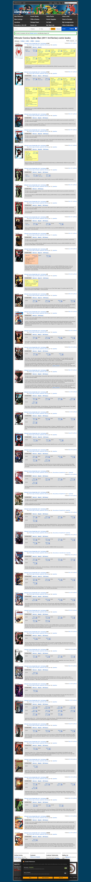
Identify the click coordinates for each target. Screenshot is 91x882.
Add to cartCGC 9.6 (72, 79)
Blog (59, 3)
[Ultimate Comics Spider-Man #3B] (19, 240)
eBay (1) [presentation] (39, 75)
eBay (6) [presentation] (39, 117)
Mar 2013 (70, 631)
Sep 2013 (70, 741)
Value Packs (50, 16)
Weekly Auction (33, 33)
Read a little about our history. (20, 870)
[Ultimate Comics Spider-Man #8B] (19, 377)
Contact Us (75, 877)
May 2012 (70, 347)
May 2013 (70, 665)
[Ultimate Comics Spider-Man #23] (19, 707)
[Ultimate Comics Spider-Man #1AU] (19, 78)
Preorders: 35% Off (20, 25)
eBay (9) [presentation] (39, 476)
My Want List (50, 25)
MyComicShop (24, 11)
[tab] (28, 47)
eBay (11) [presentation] (40, 297)
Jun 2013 (70, 683)
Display (67, 40)
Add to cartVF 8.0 (35, 50)
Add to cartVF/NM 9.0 (34, 707)
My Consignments (68, 22)
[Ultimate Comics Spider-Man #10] (19, 418)
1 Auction (37, 41)
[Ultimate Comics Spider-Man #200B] (19, 839)
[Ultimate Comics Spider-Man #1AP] (19, 51)
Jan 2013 (70, 592)
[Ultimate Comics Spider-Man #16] (19, 558)
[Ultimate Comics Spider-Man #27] (19, 784)
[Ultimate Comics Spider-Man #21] (19, 672)
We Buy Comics (17, 857)
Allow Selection (45, 877)
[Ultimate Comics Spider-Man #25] (19, 748)
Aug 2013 (70, 723)
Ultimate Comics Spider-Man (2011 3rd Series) (35, 43)
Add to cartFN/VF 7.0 (72, 399)
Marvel (75, 43)
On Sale (48, 22)
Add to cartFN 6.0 (73, 301)
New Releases (18, 16)
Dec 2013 (70, 798)
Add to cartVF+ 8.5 (60, 479)
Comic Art (33, 25)
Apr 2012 (70, 330)
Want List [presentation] (35, 47)
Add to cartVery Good (34, 788)
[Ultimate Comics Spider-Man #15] (19, 538)
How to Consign (67, 19)
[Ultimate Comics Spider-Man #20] (19, 656)
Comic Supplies (51, 19)
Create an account (17, 2)
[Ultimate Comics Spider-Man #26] (19, 766)
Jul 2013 (70, 700)
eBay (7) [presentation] (39, 334)
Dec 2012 (70, 554)
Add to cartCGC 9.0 (72, 89)
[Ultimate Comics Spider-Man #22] (19, 690)
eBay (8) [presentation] (39, 47)
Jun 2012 (70, 391)
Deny (30, 877)
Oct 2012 (70, 474)
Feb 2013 (70, 610)
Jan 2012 (70, 248)
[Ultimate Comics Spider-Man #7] (19, 337)
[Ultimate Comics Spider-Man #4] (19, 255)
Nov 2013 (70, 777)
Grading (50, 3)
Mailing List (68, 857)
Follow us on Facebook (35, 857)
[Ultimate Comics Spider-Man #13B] (19, 499)
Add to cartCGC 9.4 (47, 89)
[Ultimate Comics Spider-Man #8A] (19, 354)
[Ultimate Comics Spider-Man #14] (19, 515)
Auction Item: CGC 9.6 (35, 256)
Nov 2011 (70, 43)
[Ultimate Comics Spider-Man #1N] (19, 152)
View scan (27, 176)
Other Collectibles (67, 25)
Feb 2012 (70, 274)
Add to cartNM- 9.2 (47, 50)
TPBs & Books (34, 19)
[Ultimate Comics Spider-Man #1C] (19, 136)
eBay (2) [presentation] (39, 205)
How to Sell (65, 16)
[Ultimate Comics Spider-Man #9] (19, 398)
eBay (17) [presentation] (40, 252)
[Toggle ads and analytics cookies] (65, 873)
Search (53, 28)
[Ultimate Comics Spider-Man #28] (19, 805)
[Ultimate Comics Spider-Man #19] (19, 638)
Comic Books (34, 16)
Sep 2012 (70, 449)
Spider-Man (55, 45)
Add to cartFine (61, 224)
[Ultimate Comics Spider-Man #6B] (19, 318)
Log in (24, 2)
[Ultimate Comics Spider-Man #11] (19, 440)
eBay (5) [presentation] (39, 220)
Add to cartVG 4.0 (73, 656)
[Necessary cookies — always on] (65, 868)
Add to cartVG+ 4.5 (60, 656)
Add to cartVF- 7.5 (35, 79)
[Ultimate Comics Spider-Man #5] (19, 281)
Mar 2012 (70, 293)
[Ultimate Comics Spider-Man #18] (19, 617)
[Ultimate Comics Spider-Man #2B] (19, 191)
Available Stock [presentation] (28, 47)
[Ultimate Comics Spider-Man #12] (19, 456)
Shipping (55, 3)
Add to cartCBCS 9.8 (59, 79)
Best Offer (41, 51)
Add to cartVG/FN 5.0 (47, 460)
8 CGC (27, 41)
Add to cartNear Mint (34, 479)
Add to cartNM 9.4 (47, 479)
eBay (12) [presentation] (40, 437)
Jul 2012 (70, 411)
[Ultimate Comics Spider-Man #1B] (19, 120)
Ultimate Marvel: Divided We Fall (59, 472)
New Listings (18, 19)
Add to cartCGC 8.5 (34, 98)
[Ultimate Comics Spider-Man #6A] (19, 300)
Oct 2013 (70, 759)
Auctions (17, 22)
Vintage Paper (34, 22)
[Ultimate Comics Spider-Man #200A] (19, 823)
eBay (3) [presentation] (39, 172)
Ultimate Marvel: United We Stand (59, 552)
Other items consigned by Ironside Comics (68, 85)
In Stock (22, 41)
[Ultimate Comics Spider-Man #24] (19, 730)
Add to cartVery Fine (72, 479)
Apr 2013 (70, 649)
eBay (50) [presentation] (40, 149)
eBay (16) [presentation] (40, 133)
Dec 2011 (70, 216)
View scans (27, 51)
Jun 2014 (70, 816)
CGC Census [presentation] (45, 75)
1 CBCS (32, 41)
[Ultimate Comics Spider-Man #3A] (19, 223)
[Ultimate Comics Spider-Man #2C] (19, 208)
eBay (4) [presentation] (39, 415)
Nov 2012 (70, 512)
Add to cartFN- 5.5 (48, 175)
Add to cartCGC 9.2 (60, 89)
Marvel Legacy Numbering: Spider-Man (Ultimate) (38, 45)
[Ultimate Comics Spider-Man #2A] (19, 175)
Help (63, 3)
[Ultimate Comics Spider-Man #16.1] (19, 579)
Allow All (61, 877)
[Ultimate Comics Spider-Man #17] (19, 599)
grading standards (56, 365)
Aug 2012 (70, 433)
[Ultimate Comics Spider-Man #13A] (19, 477)
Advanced (58, 28)
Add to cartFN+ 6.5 (47, 79)
